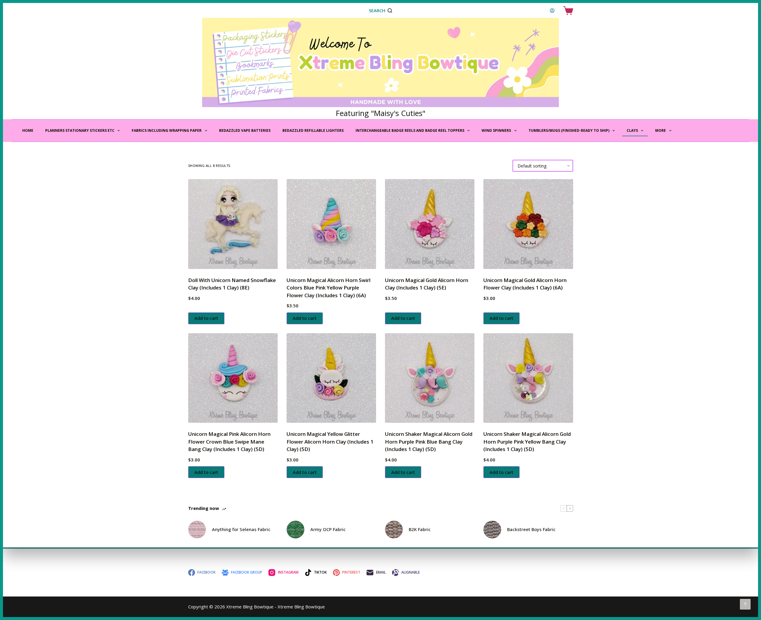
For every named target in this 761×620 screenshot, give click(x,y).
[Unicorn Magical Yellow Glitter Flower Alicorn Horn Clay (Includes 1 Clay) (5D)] (331, 378)
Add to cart (206, 318)
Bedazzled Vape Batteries (245, 130)
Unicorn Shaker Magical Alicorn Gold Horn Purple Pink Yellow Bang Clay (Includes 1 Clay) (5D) (527, 441)
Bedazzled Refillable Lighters (313, 130)
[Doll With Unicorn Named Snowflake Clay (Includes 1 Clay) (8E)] (233, 224)
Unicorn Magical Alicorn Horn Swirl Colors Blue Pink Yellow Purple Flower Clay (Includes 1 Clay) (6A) (328, 288)
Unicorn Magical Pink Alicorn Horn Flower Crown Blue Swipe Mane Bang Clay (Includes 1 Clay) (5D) (229, 441)
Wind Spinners (496, 130)
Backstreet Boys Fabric (531, 529)
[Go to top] (745, 604)
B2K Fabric (420, 529)
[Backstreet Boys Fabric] (492, 529)
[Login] (552, 10)
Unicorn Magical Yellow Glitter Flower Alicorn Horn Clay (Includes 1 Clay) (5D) (330, 441)
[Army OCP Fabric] (295, 529)
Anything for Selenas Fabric (241, 529)
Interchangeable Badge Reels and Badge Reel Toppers (410, 130)
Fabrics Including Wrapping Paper (167, 130)
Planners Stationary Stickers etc (79, 130)
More (660, 130)
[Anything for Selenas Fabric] (197, 529)
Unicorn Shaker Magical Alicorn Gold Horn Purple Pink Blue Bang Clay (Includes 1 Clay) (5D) (428, 441)
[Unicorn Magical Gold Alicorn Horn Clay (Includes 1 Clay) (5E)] (429, 224)
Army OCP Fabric (328, 529)
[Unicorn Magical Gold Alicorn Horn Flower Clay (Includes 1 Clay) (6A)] (528, 224)
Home (27, 130)
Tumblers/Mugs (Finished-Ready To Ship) (569, 130)
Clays (632, 130)
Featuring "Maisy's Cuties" (380, 113)
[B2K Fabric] (394, 529)
